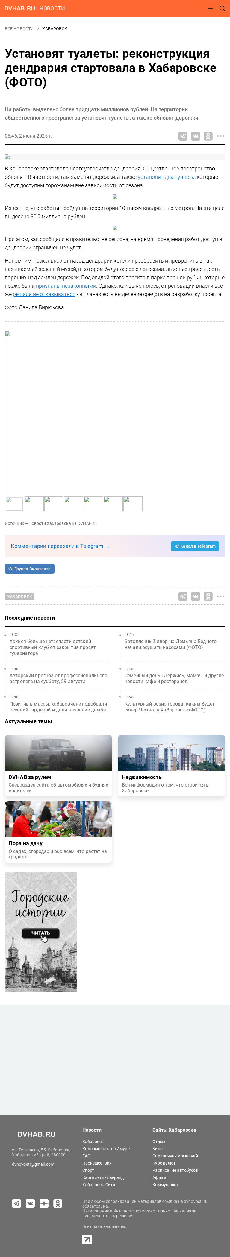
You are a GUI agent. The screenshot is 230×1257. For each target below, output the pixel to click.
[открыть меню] (210, 8)
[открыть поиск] (222, 8)
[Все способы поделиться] (220, 136)
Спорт (88, 1170)
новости (52, 8)
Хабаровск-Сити (98, 1184)
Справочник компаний (175, 1156)
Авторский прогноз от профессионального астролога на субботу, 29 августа (58, 678)
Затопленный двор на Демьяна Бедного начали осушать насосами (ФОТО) (171, 644)
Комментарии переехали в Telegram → (60, 546)
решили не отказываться (44, 294)
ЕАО (86, 1156)
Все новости (19, 28)
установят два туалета (166, 177)
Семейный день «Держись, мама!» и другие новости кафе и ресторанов (174, 678)
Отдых (158, 1141)
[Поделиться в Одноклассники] (208, 136)
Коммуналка (165, 1184)
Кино (157, 1148)
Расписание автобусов (175, 1170)
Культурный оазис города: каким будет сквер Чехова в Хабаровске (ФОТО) (170, 707)
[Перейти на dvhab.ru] (20, 8)
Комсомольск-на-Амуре (106, 1148)
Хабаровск (54, 28)
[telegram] (16, 1203)
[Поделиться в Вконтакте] (195, 136)
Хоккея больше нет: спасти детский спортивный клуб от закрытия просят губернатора (53, 647)
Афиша (159, 1177)
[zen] (44, 1203)
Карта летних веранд (103, 1177)
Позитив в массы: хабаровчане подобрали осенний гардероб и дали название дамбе (58, 707)
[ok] (57, 1203)
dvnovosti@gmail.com (33, 1164)
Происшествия (97, 1163)
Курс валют (163, 1163)
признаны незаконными (66, 286)
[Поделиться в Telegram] (182, 136)
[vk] (30, 1203)
